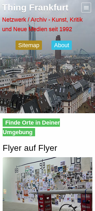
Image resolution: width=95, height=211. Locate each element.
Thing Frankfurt (35, 7)
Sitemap (28, 45)
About (61, 45)
